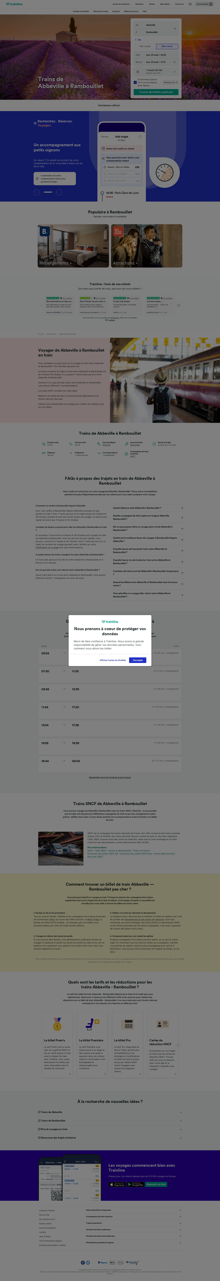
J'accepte (138, 660)
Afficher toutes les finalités (113, 660)
